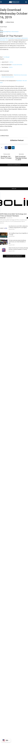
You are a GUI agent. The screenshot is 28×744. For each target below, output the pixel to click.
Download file (3, 31)
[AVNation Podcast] (5, 141)
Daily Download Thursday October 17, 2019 (21, 158)
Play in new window (13, 31)
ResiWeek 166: (4, 40)
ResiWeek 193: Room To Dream (6, 157)
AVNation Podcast (10, 22)
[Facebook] (6, 147)
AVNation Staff (2, 217)
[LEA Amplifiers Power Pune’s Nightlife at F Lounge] (3, 235)
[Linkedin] (13, 147)
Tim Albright (6, 57)
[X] (9, 147)
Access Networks (17, 64)
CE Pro (11, 62)
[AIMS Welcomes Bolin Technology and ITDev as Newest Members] (14, 202)
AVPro (11, 67)
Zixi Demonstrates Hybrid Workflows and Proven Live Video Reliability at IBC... (17, 242)
